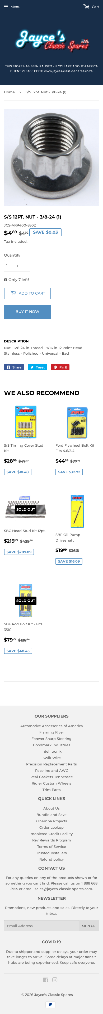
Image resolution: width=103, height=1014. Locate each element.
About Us (51, 808)
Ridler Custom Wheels (51, 783)
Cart (95, 7)
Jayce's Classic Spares (53, 994)
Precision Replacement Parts (51, 764)
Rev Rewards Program (51, 840)
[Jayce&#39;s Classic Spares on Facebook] (46, 981)
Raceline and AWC (51, 770)
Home (9, 92)
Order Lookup (51, 827)
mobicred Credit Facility (52, 834)
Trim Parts (52, 789)
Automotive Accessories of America (51, 726)
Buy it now (27, 311)
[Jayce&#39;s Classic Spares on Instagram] (55, 981)
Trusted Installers (51, 853)
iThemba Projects (51, 821)
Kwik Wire (52, 758)
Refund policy (51, 859)
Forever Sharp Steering (51, 738)
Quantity (12, 255)
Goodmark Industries (51, 745)
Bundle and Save (51, 814)
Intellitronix (51, 751)
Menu (16, 7)
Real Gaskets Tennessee (51, 777)
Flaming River (51, 732)
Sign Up (89, 926)
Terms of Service (51, 846)
